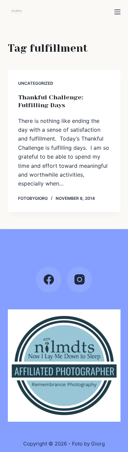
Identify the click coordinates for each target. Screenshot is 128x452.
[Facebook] (48, 279)
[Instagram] (79, 279)
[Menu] (117, 12)
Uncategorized (35, 83)
